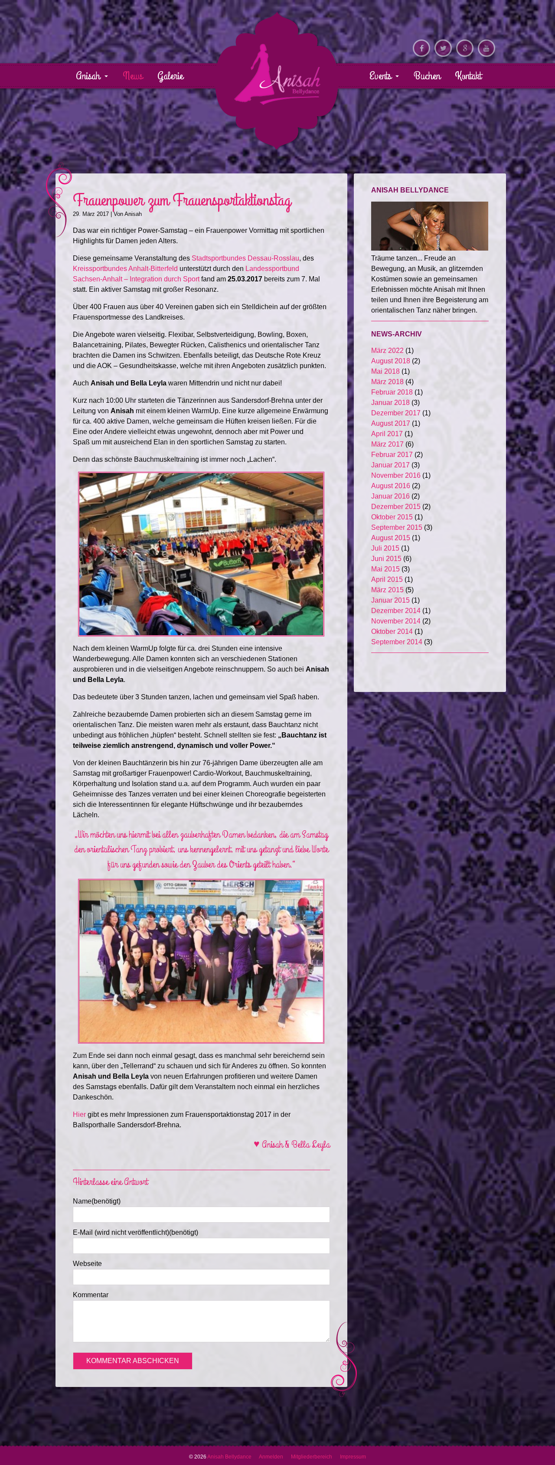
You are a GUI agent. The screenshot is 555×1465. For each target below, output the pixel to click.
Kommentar (90, 1295)
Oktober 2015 (392, 517)
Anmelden (271, 1457)
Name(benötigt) (97, 1201)
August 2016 (390, 485)
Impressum (353, 1457)
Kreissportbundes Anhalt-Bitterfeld (126, 268)
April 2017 (387, 433)
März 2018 (387, 381)
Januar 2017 (390, 465)
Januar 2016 (390, 496)
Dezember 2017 (396, 413)
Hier (79, 1114)
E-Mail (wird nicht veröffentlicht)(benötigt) (135, 1232)
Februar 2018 (392, 392)
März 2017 (387, 444)
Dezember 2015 (396, 506)
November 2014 (396, 621)
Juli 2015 (385, 548)
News (133, 76)
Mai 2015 (385, 569)
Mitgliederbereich (311, 1457)
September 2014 (396, 642)
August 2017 (390, 423)
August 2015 (390, 538)
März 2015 (387, 590)
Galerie (170, 76)
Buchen (427, 76)
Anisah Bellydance (277, 74)
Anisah (89, 76)
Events (381, 76)
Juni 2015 (386, 558)
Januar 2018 (390, 402)
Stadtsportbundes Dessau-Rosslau (244, 258)
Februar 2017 (392, 454)
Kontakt (468, 76)
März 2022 (387, 350)
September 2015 (396, 527)
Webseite (87, 1263)
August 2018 (390, 361)
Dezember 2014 (396, 610)
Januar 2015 (390, 600)
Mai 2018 (385, 371)
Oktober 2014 (392, 631)
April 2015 (387, 579)
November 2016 (396, 475)
